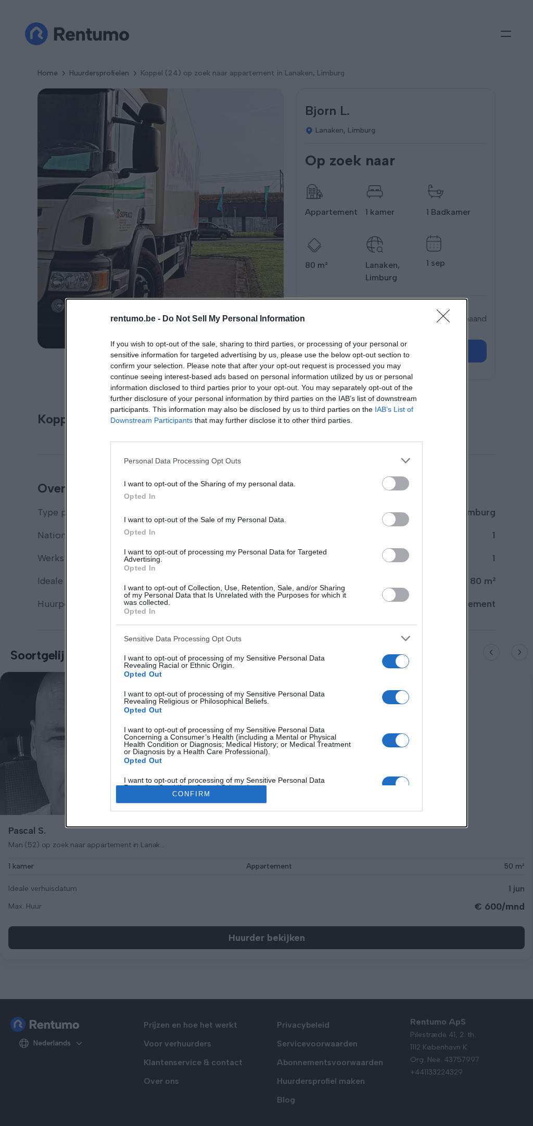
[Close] (446, 319)
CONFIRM (191, 794)
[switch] (395, 483)
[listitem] (266, 460)
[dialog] (266, 563)
